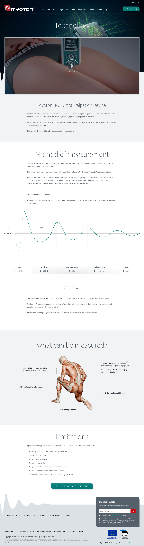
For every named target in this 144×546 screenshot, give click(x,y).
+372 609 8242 (45, 531)
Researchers (70, 9)
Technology (58, 9)
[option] (72, 300)
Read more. (132, 543)
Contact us (131, 9)
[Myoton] (19, 8)
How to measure (13, 515)
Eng (133, 2)
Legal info (55, 515)
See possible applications (72, 486)
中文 (138, 2)
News (44, 515)
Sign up (133, 511)
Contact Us (69, 515)
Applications (45, 9)
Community (102, 9)
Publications (83, 9)
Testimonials (30, 515)
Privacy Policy (116, 516)
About (92, 9)
